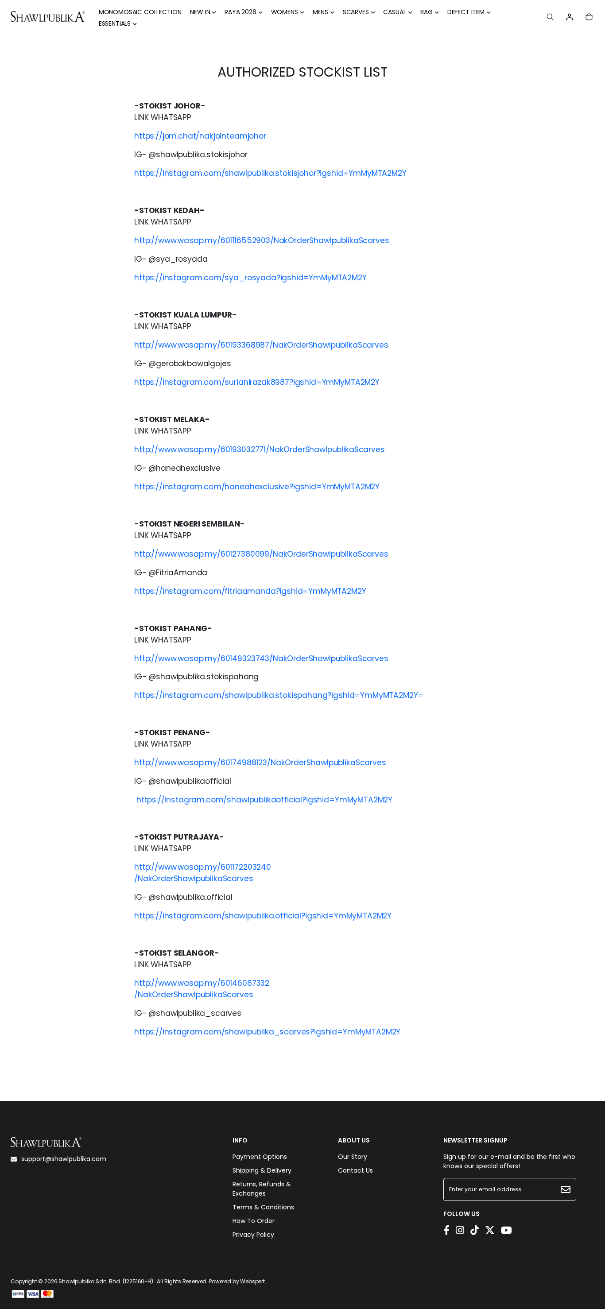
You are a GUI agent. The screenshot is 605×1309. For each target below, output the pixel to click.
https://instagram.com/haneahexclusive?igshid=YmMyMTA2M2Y (257, 486)
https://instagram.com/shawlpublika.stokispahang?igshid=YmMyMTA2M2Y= (278, 695)
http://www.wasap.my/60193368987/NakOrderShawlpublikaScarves (261, 345)
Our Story (352, 1156)
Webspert (252, 1281)
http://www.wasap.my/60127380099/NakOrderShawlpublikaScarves (261, 554)
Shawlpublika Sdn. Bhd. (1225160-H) (105, 1281)
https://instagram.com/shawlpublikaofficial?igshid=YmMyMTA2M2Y (264, 799)
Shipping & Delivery (262, 1170)
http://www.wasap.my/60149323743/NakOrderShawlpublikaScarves (261, 658)
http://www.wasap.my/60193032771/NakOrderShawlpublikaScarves (259, 449)
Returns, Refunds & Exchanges (262, 1189)
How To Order (254, 1220)
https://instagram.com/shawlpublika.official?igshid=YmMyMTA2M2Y (263, 915)
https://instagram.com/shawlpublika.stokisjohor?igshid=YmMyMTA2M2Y (270, 173)
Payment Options (260, 1156)
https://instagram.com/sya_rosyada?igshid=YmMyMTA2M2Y (250, 277)
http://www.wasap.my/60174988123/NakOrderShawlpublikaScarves (260, 762)
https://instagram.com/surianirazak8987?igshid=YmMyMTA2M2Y (257, 382)
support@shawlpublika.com (63, 1158)
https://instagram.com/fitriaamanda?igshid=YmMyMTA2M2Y (250, 591)
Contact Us (355, 1170)
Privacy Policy (253, 1234)
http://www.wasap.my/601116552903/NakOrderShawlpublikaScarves (261, 240)
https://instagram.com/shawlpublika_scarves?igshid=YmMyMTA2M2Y (267, 1031)
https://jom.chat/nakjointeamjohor (200, 136)
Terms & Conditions (263, 1207)
